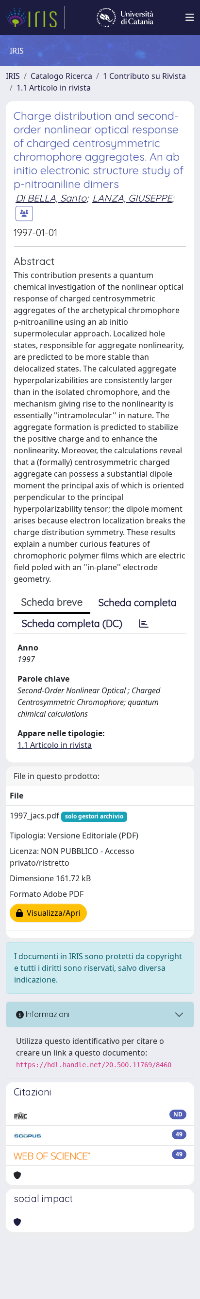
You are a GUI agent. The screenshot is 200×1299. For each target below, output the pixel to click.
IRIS (13, 76)
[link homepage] (35, 17)
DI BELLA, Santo (51, 198)
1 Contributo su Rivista (144, 76)
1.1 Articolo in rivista (54, 87)
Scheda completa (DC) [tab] (72, 623)
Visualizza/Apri (52, 913)
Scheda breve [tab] (52, 602)
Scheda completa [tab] (138, 602)
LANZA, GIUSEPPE (132, 198)
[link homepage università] (125, 17)
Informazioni (46, 1014)
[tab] (144, 623)
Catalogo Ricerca (61, 76)
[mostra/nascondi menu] (189, 17)
